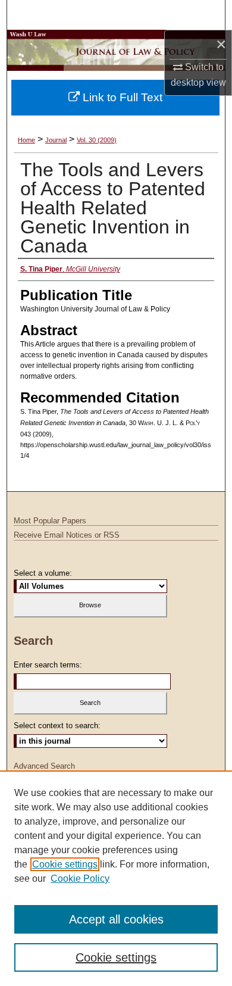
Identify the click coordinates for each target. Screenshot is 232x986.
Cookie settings (65, 864)
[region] (116, 878)
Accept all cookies (116, 919)
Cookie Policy (80, 878)
